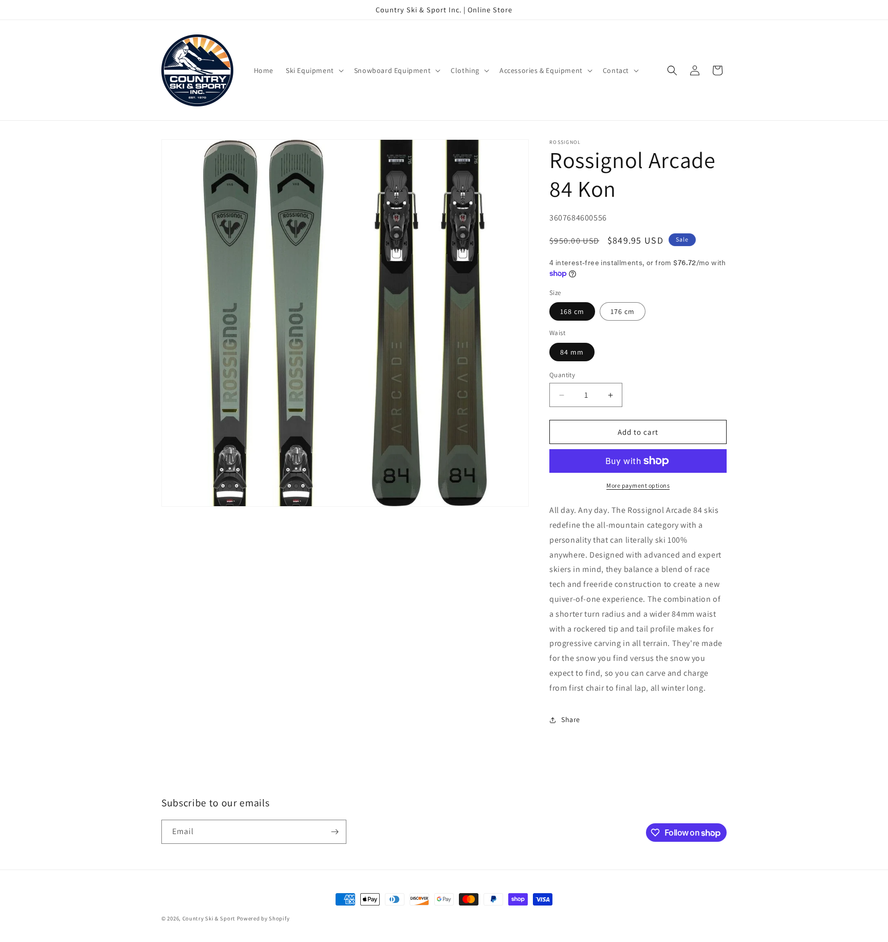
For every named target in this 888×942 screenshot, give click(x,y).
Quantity (562, 375)
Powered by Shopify (263, 918)
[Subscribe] (334, 832)
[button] (314, 70)
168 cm (572, 311)
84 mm (572, 352)
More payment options (638, 485)
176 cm (622, 311)
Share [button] (570, 719)
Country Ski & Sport (208, 918)
